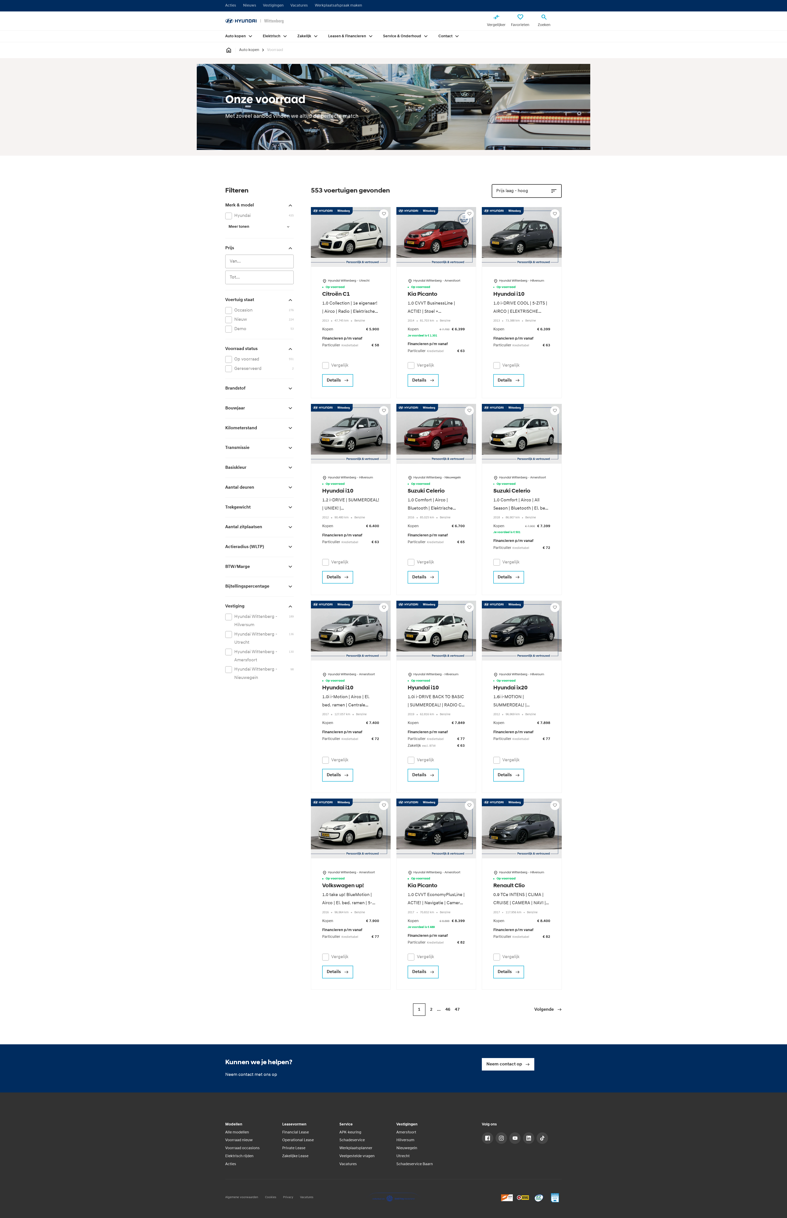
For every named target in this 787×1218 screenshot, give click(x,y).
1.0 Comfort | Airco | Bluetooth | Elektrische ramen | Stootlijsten (430, 508)
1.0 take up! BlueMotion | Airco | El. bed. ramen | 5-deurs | (347, 903)
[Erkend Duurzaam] (539, 1197)
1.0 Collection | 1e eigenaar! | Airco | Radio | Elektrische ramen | (349, 311)
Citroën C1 (336, 294)
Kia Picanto (422, 294)
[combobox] (259, 261)
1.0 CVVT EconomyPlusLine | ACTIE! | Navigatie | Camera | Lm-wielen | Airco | (436, 903)
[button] (548, 1009)
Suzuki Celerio (426, 491)
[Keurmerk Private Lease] (555, 1197)
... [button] (439, 1009)
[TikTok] (542, 1138)
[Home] (254, 21)
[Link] (487, 1138)
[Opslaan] (383, 214)
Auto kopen (249, 50)
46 (447, 1009)
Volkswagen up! (343, 886)
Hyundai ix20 (510, 688)
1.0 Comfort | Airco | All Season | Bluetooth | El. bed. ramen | (521, 508)
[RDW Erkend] (507, 1197)
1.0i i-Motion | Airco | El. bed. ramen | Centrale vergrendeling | (346, 705)
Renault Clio (509, 886)
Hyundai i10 (508, 294)
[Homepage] (228, 50)
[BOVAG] (523, 1197)
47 (457, 1009)
